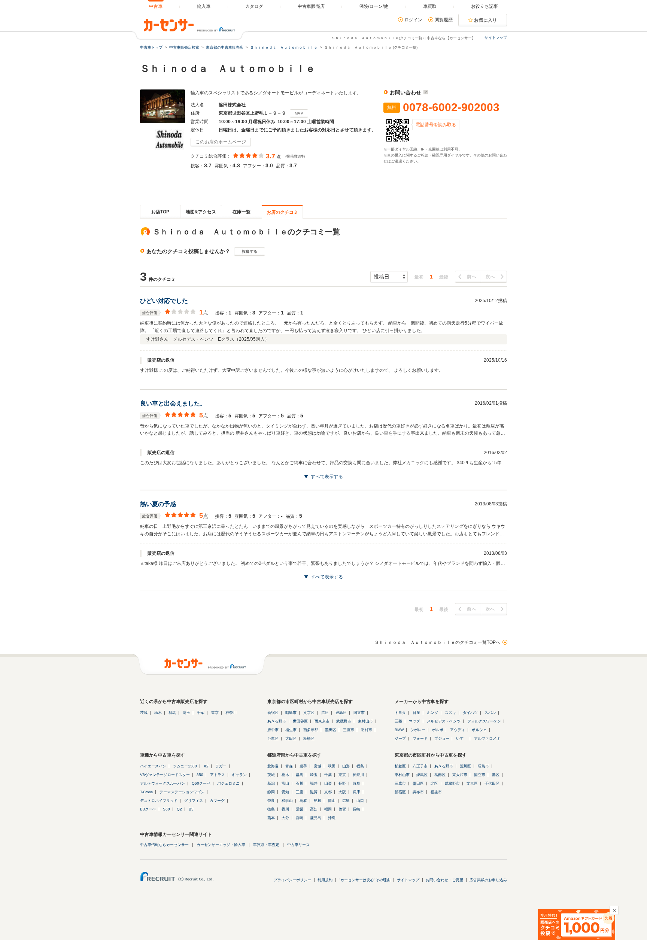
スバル (490, 713)
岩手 (303, 766)
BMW (399, 730)
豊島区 (341, 713)
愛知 (285, 792)
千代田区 (492, 783)
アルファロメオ (487, 738)
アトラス (217, 775)
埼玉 (186, 713)
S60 (166, 809)
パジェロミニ (228, 783)
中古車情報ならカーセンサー (164, 845)
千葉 (200, 713)
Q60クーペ (201, 783)
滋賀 (314, 792)
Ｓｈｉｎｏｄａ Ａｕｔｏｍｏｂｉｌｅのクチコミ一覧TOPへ (437, 642)
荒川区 (465, 766)
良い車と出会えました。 (173, 403)
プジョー (441, 738)
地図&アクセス (201, 212)
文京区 (309, 713)
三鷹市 (348, 730)
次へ (490, 276)
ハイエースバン (153, 766)
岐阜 (356, 783)
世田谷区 (300, 721)
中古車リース (298, 845)
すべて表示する (327, 476)
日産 (416, 713)
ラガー (221, 766)
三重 (299, 792)
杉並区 (400, 766)
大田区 (291, 738)
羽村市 (366, 730)
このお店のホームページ (220, 142)
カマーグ (217, 800)
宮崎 (299, 818)
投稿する (249, 251)
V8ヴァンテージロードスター (165, 775)
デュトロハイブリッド (158, 800)
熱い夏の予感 (158, 504)
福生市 (291, 730)
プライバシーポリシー (292, 880)
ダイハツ (470, 713)
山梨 (328, 783)
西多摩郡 (310, 730)
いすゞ (461, 738)
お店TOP (160, 212)
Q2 (179, 809)
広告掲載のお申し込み (488, 880)
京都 (328, 792)
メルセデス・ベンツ (444, 721)
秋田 (331, 766)
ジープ (400, 738)
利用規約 (325, 880)
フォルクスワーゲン (484, 721)
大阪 (342, 792)
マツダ (414, 721)
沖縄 (331, 818)
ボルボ (437, 730)
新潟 (271, 783)
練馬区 (422, 775)
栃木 (158, 713)
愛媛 (299, 809)
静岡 (271, 792)
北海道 (273, 766)
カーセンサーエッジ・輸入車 (221, 845)
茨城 (144, 713)
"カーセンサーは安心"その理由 (365, 880)
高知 (314, 809)
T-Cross (146, 792)
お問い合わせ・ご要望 (444, 880)
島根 (317, 800)
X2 (206, 766)
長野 (342, 783)
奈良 (271, 800)
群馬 (172, 713)
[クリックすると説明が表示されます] (424, 92)
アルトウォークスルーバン (162, 783)
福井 (314, 783)
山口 (360, 800)
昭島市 (291, 713)
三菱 (398, 721)
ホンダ (432, 713)
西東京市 (322, 721)
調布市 (418, 792)
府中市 (273, 730)
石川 (299, 783)
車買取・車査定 (266, 845)
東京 (215, 713)
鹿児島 (315, 818)
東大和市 (459, 775)
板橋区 (309, 738)
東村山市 (365, 721)
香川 (285, 809)
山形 (346, 766)
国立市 (359, 713)
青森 (289, 766)
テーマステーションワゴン (182, 792)
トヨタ (400, 713)
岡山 (331, 800)
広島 (346, 800)
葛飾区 (440, 775)
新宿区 (273, 713)
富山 (285, 783)
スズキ (450, 713)
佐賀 (342, 809)
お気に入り (485, 20)
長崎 (356, 809)
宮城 (317, 766)
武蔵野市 (343, 721)
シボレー (417, 730)
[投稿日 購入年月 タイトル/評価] (389, 276)
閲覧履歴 (444, 19)
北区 (434, 783)
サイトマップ (496, 38)
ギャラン (239, 775)
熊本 (271, 818)
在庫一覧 (241, 212)
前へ (471, 276)
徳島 (271, 809)
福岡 (328, 809)
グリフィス (193, 800)
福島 (360, 766)
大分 (285, 818)
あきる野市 (276, 721)
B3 (191, 809)
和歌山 (287, 800)
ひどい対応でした (164, 301)
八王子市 (420, 766)
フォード (420, 738)
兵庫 (356, 792)
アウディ (457, 730)
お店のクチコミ (282, 212)
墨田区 (330, 730)
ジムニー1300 (185, 766)
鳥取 (303, 800)
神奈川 (231, 713)
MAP (299, 113)
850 (200, 775)
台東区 (273, 738)
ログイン (413, 19)
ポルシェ (479, 730)
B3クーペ (148, 809)
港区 (325, 713)
